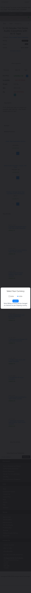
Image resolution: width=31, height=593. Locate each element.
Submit (15, 301)
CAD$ (12, 296)
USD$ (20, 296)
